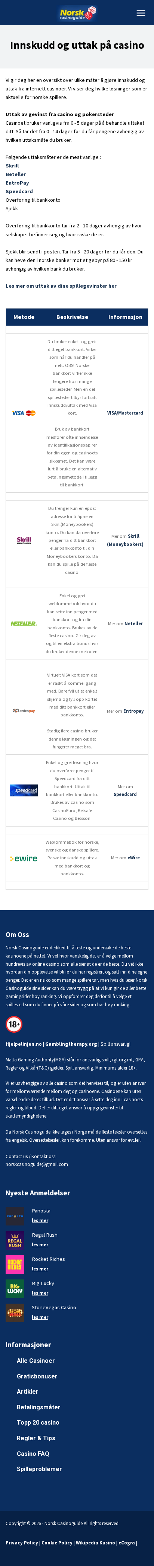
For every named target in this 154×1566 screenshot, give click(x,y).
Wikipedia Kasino (95, 1543)
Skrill (12, 165)
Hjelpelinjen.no (24, 1044)
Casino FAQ (33, 1453)
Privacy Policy (22, 1543)
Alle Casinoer (36, 1360)
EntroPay (17, 182)
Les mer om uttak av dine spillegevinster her (61, 285)
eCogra (126, 1543)
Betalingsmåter (39, 1407)
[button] (141, 13)
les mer (40, 1220)
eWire (133, 857)
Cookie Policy (57, 1543)
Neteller (16, 174)
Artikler (27, 1391)
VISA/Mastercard (125, 413)
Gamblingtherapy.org (71, 1044)
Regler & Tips (36, 1438)
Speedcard (19, 191)
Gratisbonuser (37, 1376)
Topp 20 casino (38, 1422)
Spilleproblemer (39, 1469)
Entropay (133, 711)
